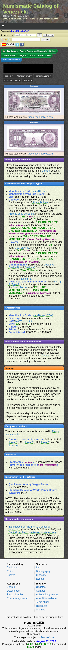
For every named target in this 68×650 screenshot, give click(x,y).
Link (38, 567)
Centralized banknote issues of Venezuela (32, 532)
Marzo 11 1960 (23, 321)
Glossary (41, 575)
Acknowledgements (47, 594)
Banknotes (13, 567)
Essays (11, 575)
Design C (30, 267)
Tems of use (42, 602)
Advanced (48, 35)
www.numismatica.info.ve (15, 19)
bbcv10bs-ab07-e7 (42, 315)
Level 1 (13, 442)
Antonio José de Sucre (21, 213)
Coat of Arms (22, 247)
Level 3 (45, 442)
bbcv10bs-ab (39, 191)
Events (40, 578)
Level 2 (29, 442)
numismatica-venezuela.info (44, 19)
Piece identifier (15, 594)
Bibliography (43, 571)
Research (41, 605)
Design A (48, 264)
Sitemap (40, 609)
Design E (26, 278)
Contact (46, 170)
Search (11, 587)
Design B (14, 267)
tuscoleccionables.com (40, 117)
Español (10, 44)
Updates (41, 587)
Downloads (13, 590)
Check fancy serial (17, 598)
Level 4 (13, 445)
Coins (10, 571)
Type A (15, 284)
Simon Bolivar (40, 202)
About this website (46, 598)
